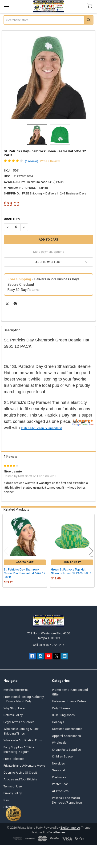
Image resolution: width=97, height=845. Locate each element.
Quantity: (12, 218)
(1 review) (31, 161)
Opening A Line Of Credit (20, 772)
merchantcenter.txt (16, 689)
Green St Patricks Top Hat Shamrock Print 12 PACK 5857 (71, 571)
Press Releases (14, 759)
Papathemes (56, 832)
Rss (6, 800)
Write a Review (50, 161)
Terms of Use (13, 786)
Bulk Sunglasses (63, 715)
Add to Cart (24, 562)
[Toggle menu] (6, 6)
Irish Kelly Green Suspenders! (41, 428)
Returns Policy (13, 715)
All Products (60, 791)
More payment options (48, 251)
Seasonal (58, 770)
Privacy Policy (13, 793)
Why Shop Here (14, 708)
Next (91, 551)
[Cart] (90, 6)
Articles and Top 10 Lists (20, 779)
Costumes (59, 777)
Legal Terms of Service (19, 722)
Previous (6, 551)
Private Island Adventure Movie (24, 765)
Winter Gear (60, 784)
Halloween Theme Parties (69, 701)
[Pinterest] (15, 303)
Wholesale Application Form (23, 740)
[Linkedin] (64, 656)
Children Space (62, 756)
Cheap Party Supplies (66, 749)
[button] (48, 262)
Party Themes (61, 708)
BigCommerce (70, 827)
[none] (48, 77)
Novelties (58, 763)
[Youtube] (48, 656)
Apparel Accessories (66, 736)
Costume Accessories (67, 729)
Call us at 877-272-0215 (48, 645)
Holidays (58, 722)
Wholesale (59, 742)
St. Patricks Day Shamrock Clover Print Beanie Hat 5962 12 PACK (24, 573)
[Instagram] (40, 656)
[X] (7, 303)
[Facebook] (32, 656)
